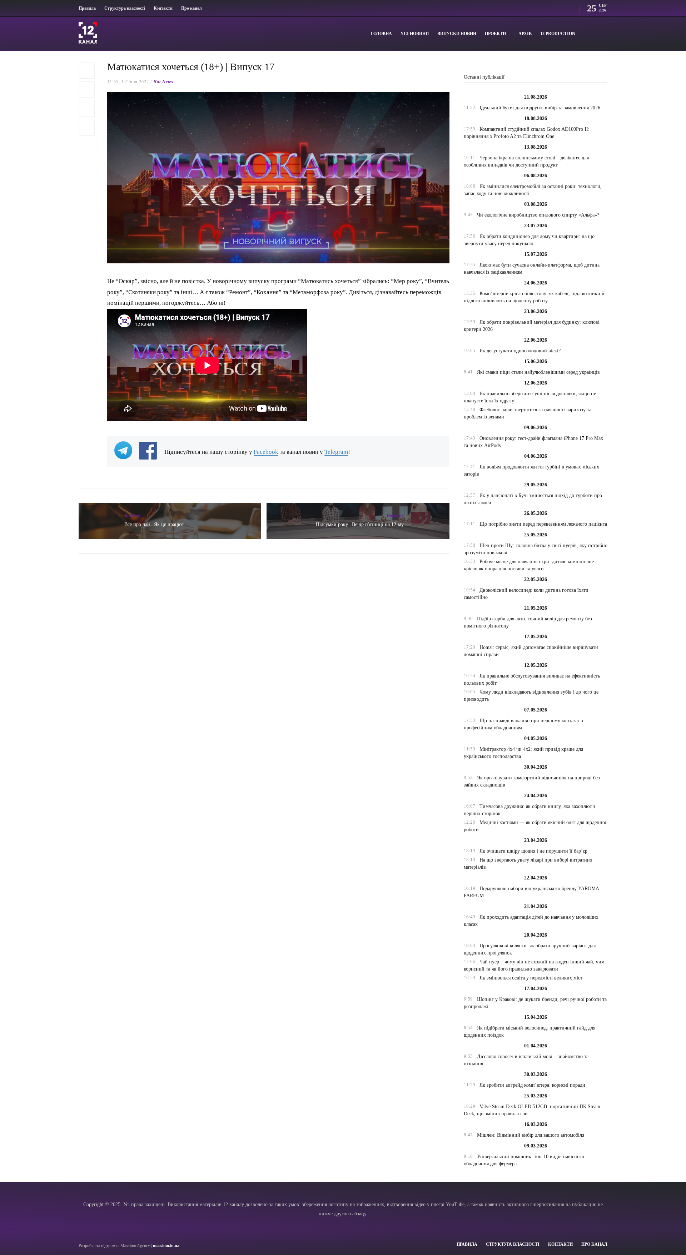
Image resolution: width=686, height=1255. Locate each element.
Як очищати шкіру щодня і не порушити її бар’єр (533, 851)
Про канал (191, 8)
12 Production (557, 33)
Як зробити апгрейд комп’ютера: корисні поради (532, 1085)
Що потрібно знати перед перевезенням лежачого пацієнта (543, 524)
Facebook (266, 451)
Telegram (336, 451)
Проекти (495, 33)
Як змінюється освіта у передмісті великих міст (530, 978)
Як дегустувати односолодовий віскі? (520, 350)
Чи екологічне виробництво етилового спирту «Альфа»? (538, 215)
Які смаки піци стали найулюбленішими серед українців (538, 372)
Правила (87, 8)
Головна (381, 33)
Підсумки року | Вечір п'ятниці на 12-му (360, 524)
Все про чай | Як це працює (154, 524)
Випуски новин (456, 33)
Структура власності (124, 8)
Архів (525, 33)
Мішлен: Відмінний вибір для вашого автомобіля (530, 1135)
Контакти (163, 8)
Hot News (163, 81)
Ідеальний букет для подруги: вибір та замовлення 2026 (539, 107)
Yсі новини (415, 33)
